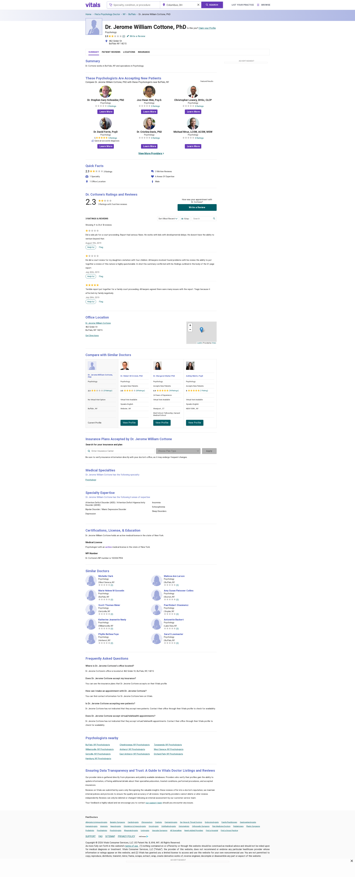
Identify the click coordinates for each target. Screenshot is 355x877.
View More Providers (150, 153)
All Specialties (176, 830)
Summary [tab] (93, 52)
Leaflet (199, 343)
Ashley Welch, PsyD (194, 376)
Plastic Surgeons (253, 826)
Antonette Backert (174, 619)
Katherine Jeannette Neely (112, 619)
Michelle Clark (105, 576)
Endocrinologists (212, 822)
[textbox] (133, 5)
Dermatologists (171, 822)
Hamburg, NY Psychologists (98, 758)
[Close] (352, 861)
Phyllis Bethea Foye (108, 634)
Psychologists (115, 830)
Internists (104, 826)
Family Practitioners (229, 822)
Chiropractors (146, 822)
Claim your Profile (207, 28)
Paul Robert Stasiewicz (176, 605)
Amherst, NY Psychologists (132, 749)
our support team (154, 803)
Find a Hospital (212, 830)
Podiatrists (90, 830)
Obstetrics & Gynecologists (135, 826)
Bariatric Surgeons (117, 822)
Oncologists (154, 826)
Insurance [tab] (144, 52)
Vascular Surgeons (159, 830)
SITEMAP (110, 836)
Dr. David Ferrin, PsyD (106, 132)
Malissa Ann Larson (174, 576)
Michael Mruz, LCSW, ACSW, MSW (193, 132)
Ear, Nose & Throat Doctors (191, 822)
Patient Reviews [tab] (111, 52)
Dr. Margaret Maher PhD (164, 376)
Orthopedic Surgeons (201, 826)
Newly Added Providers (193, 830)
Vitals (214, 343)
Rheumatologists (131, 830)
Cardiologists (133, 822)
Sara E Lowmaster (173, 634)
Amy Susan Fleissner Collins (178, 590)
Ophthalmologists (168, 826)
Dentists (158, 822)
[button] (201, 330)
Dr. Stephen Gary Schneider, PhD (105, 100)
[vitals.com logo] (93, 5)
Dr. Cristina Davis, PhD (149, 132)
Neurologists (115, 826)
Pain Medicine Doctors (221, 826)
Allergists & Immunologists (96, 822)
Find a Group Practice (229, 830)
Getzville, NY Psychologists (98, 754)
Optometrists (184, 826)
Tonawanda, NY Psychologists (168, 744)
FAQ (100, 836)
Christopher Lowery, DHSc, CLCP (193, 100)
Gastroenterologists (248, 822)
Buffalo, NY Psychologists (98, 744)
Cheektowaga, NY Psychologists (135, 744)
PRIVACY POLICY (126, 836)
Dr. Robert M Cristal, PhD (132, 376)
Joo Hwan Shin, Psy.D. (149, 100)
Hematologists (92, 826)
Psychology (91, 480)
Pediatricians (238, 826)
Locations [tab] (129, 52)
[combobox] (133, 5)
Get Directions (92, 335)
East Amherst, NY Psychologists (135, 754)
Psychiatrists (102, 830)
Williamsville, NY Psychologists (100, 749)
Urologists (145, 830)
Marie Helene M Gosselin (111, 590)
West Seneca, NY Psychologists (168, 749)
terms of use (132, 846)
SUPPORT (91, 836)
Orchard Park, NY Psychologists (168, 754)
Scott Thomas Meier (109, 605)
